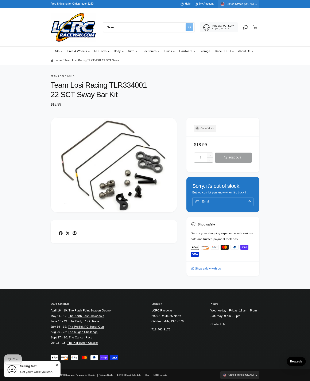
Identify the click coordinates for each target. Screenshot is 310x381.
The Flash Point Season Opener (90, 310)
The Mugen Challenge (83, 332)
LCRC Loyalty (160, 375)
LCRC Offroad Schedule (129, 375)
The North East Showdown (86, 316)
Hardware (185, 51)
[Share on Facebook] (60, 233)
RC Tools (100, 51)
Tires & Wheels (77, 51)
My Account (206, 3)
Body (117, 51)
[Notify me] (249, 201)
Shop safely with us (208, 268)
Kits (56, 51)
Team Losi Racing (63, 76)
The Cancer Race (80, 337)
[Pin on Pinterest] (74, 233)
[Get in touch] (245, 27)
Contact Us (217, 324)
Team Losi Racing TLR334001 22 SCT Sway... (93, 60)
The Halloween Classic (82, 342)
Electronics (149, 51)
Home (58, 60)
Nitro (131, 51)
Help (187, 3)
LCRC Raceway (66, 375)
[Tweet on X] (67, 233)
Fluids (168, 51)
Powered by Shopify (85, 375)
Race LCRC (223, 51)
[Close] (57, 365)
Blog (147, 375)
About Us (244, 51)
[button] (255, 27)
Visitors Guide (106, 375)
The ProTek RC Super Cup (86, 326)
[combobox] (148, 27)
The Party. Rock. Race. (84, 321)
